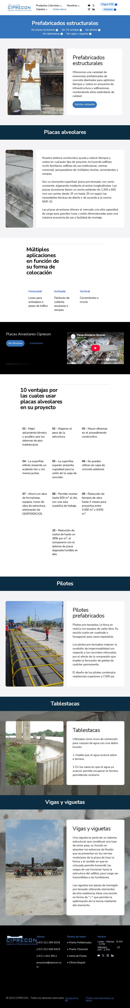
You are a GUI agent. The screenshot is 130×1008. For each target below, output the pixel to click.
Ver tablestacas (51, 33)
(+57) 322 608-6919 (48, 949)
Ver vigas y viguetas (77, 33)
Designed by (71, 999)
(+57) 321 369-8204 (48, 942)
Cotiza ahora (59, 9)
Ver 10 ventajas (70, 30)
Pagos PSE (107, 4)
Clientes (40, 9)
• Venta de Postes (77, 956)
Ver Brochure (15, 343)
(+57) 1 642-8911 (47, 956)
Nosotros (72, 5)
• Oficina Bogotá (76, 962)
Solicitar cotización (85, 104)
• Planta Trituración (77, 949)
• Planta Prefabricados (79, 942)
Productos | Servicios (47, 5)
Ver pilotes (91, 30)
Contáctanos (36, 343)
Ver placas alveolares (43, 30)
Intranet (108, 9)
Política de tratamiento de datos (100, 999)
